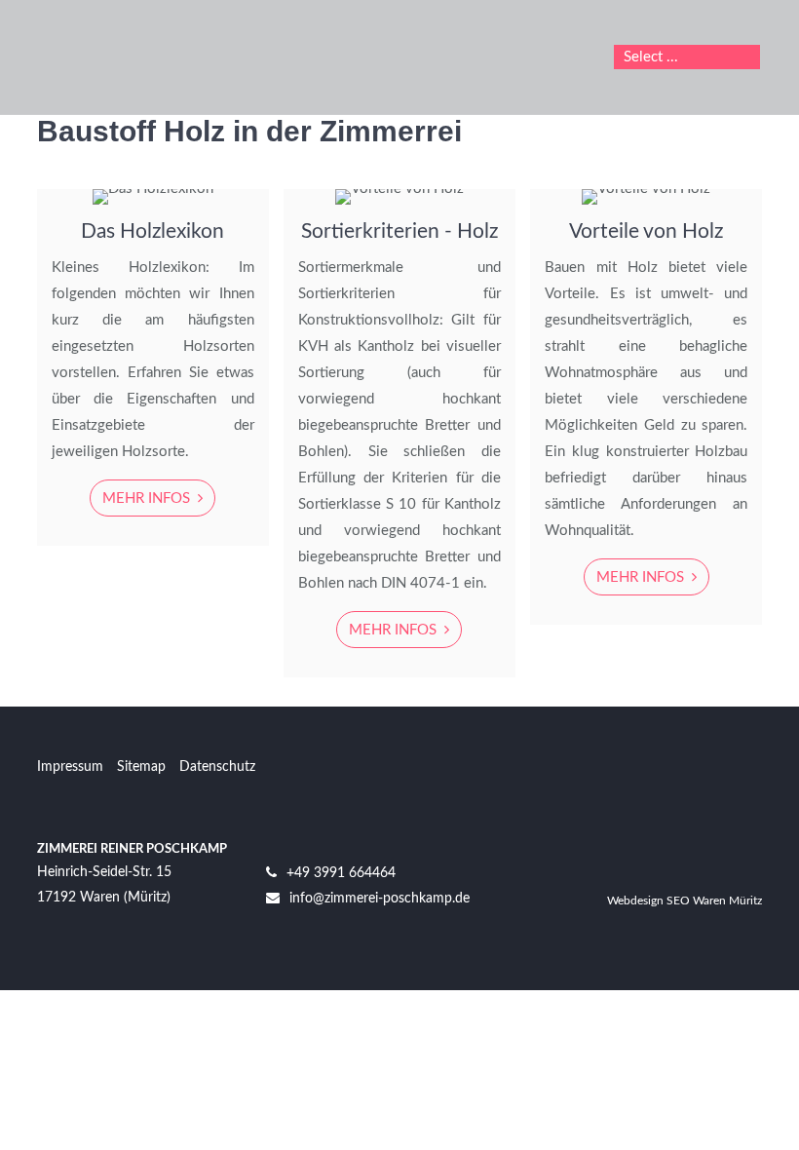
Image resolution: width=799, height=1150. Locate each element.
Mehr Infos (148, 498)
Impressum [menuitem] (70, 767)
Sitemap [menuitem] (141, 767)
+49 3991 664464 (341, 873)
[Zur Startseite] (142, 57)
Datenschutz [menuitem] (217, 767)
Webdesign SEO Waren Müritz (684, 900)
